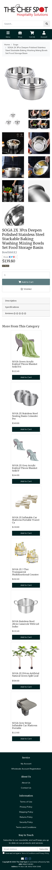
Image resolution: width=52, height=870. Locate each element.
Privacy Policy (26, 807)
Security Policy (26, 822)
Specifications (12, 307)
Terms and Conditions (26, 827)
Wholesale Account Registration (26, 769)
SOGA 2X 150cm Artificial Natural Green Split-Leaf (25, 674)
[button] (26, 289)
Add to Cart (27, 282)
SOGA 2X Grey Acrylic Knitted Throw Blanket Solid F (24, 468)
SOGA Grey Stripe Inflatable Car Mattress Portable (24, 726)
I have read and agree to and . (26, 853)
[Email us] (22, 858)
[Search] (47, 24)
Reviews (9, 313)
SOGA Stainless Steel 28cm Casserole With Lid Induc (25, 624)
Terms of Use (26, 801)
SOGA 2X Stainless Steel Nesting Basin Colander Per (25, 416)
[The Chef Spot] (26, 10)
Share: (6, 257)
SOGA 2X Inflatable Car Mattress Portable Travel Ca (25, 520)
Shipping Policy (26, 812)
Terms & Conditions (29, 853)
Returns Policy (26, 817)
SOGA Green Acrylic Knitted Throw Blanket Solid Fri (24, 364)
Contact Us (26, 788)
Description (11, 300)
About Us (26, 782)
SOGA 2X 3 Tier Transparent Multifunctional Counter (25, 572)
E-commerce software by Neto (39, 862)
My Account (26, 763)
